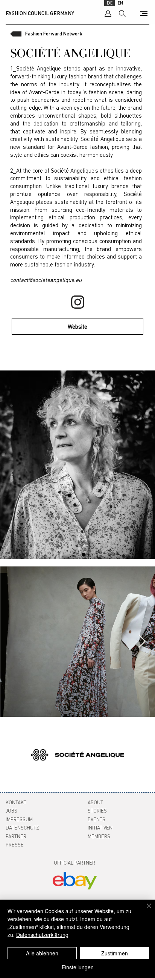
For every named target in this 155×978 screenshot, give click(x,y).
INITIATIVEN (100, 827)
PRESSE (15, 844)
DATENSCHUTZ (22, 827)
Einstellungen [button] (78, 967)
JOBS (11, 810)
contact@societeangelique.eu (46, 279)
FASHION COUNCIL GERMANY (40, 13)
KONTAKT (16, 802)
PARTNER (16, 836)
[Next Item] (142, 641)
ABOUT (95, 802)
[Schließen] (144, 910)
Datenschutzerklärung (42, 934)
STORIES (97, 810)
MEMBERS (99, 836)
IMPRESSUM (19, 819)
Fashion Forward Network (53, 33)
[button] (143, 13)
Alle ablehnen (42, 953)
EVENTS (96, 819)
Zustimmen (114, 953)
